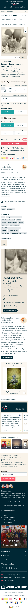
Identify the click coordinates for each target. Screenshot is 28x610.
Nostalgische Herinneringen (18, 233)
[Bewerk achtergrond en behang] (25, 31)
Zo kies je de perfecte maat (20, 95)
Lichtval (21, 222)
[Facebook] (12, 568)
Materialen (5, 556)
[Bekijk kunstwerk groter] (25, 28)
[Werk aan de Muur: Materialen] (26, 555)
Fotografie (9, 217)
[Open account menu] (22, 15)
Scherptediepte (14, 225)
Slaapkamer (11, 220)
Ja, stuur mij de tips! (8, 478)
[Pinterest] (9, 568)
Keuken (18, 220)
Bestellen (6, 513)
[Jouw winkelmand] (25, 15)
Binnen (8, 112)
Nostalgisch (10, 209)
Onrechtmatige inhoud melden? (10, 595)
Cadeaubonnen (8, 522)
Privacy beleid (22, 595)
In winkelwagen (15, 143)
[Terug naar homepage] (11, 15)
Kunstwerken (6, 552)
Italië (3, 217)
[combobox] (10, 19)
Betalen (6, 515)
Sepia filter (5, 228)
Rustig (3, 209)
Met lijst (21, 125)
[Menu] (2, 15)
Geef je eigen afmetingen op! (13, 104)
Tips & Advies (6, 560)
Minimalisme (17, 217)
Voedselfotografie (13, 230)
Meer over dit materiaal (21, 85)
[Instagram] (7, 568)
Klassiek (4, 230)
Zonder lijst (8, 125)
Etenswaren (5, 225)
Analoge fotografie (15, 228)
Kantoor (4, 220)
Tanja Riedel (7, 62)
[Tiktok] (17, 568)
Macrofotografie (12, 222)
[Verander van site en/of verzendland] (26, 11)
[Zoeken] (24, 19)
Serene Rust (5, 233)
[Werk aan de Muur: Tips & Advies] (26, 560)
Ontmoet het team (8, 545)
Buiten (21, 112)
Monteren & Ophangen (10, 520)
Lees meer (14, 172)
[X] (14, 568)
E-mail (22, 505)
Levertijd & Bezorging (9, 517)
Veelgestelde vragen (9, 510)
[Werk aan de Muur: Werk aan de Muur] (26, 564)
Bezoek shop (5, 172)
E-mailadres (4, 471)
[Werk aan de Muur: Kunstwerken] (26, 551)
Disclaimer (20, 592)
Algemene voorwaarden (11, 592)
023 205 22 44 (15, 502)
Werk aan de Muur (7, 564)
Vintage (4, 222)
